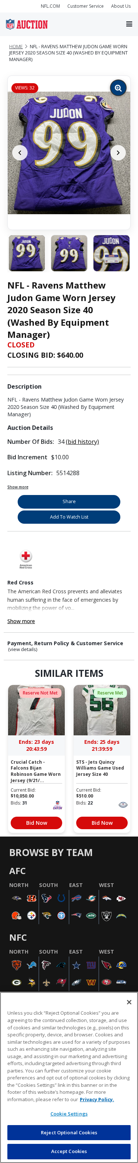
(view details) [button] (23, 649)
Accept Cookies (69, 1151)
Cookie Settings (69, 1113)
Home (16, 46)
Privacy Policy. (97, 1099)
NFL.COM (50, 6)
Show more (17, 486)
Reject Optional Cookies (69, 1132)
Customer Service (85, 6)
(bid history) (82, 442)
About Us (121, 6)
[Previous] (20, 152)
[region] (69, 1077)
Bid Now (36, 822)
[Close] (129, 1002)
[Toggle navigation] (129, 24)
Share (69, 501)
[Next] (118, 152)
